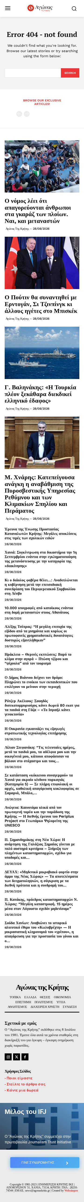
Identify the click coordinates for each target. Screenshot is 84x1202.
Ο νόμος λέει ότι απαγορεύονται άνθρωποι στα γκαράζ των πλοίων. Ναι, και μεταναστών (38, 211)
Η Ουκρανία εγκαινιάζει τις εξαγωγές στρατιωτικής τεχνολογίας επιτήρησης (35, 730)
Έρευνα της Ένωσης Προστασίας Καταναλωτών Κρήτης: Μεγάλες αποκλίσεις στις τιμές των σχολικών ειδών (41, 533)
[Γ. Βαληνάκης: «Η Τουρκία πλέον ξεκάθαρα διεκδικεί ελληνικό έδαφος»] (42, 353)
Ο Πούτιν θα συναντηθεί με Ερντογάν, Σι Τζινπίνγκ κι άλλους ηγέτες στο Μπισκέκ (41, 303)
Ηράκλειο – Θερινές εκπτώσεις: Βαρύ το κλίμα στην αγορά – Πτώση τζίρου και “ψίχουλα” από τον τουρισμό (38, 658)
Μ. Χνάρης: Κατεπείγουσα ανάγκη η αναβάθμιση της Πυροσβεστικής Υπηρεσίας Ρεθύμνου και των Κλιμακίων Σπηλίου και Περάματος (40, 493)
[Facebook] (24, 1056)
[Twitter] (16, 1056)
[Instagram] (8, 1056)
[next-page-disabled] (27, 114)
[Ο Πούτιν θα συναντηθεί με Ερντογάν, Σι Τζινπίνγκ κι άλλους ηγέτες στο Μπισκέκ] (42, 263)
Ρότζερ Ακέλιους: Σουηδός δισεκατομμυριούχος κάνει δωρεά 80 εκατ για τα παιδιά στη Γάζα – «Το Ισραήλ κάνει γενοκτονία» (42, 708)
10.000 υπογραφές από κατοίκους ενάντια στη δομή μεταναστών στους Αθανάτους (39, 610)
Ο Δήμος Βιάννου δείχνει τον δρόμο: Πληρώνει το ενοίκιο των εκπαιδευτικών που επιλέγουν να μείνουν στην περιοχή (41, 682)
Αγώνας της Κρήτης (17, 228)
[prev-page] (19, 114)
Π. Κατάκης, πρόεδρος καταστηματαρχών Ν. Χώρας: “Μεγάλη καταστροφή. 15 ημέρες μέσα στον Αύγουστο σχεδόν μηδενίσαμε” (41, 904)
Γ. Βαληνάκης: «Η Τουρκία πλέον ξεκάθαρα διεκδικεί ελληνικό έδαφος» (40, 393)
